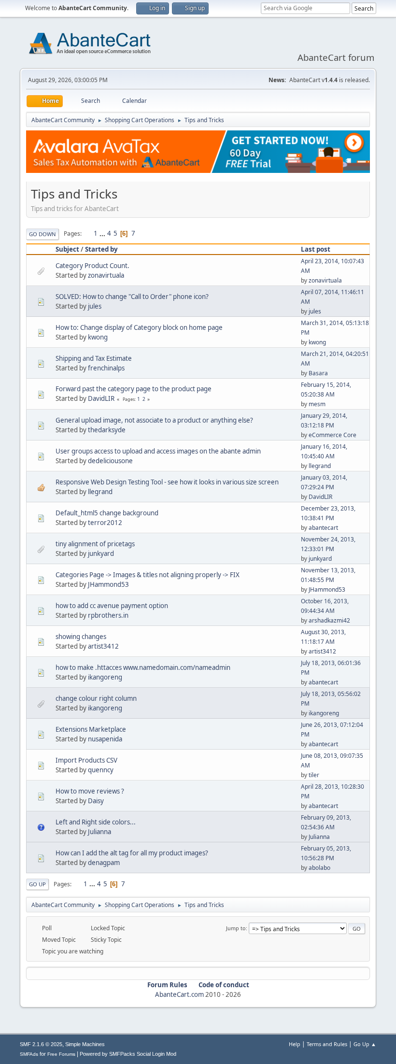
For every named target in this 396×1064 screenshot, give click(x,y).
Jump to (236, 928)
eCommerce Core (332, 435)
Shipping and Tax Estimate (94, 358)
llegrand (320, 466)
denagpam (104, 862)
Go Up (37, 884)
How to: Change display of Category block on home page (139, 327)
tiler (314, 775)
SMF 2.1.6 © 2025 (41, 1044)
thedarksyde (107, 430)
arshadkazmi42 (329, 620)
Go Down (42, 234)
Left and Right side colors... (96, 822)
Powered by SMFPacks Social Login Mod (128, 1054)
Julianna (99, 831)
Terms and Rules (327, 1044)
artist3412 (103, 646)
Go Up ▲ (365, 1044)
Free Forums (61, 1054)
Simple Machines (85, 1044)
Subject (67, 249)
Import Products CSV (86, 760)
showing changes (81, 636)
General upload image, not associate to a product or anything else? (154, 420)
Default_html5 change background (107, 513)
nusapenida (105, 739)
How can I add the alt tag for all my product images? (132, 853)
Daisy (96, 800)
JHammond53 (108, 584)
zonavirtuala (106, 275)
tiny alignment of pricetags (95, 543)
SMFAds (29, 1054)
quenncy (100, 770)
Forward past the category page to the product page (134, 388)
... (103, 233)
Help (294, 1044)
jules (94, 306)
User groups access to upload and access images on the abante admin (158, 451)
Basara (318, 373)
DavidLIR (101, 398)
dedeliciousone (110, 460)
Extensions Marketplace (91, 729)
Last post (315, 249)
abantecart (323, 528)
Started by (101, 249)
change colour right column (96, 698)
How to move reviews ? (90, 791)
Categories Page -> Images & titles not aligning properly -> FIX (148, 574)
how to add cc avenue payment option (112, 605)
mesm (317, 404)
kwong (98, 337)
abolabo (319, 868)
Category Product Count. (92, 265)
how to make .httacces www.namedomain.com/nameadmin (143, 667)
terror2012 (105, 522)
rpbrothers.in (108, 615)
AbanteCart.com (179, 994)
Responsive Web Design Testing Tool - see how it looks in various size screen (167, 482)
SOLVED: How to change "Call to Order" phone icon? (132, 296)
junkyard (101, 553)
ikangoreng (105, 677)
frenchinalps (106, 368)
